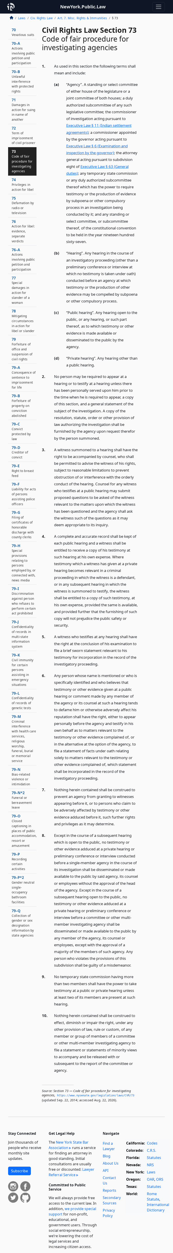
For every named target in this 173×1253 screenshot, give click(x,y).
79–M (24, 738)
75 (23, 205)
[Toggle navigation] (158, 6)
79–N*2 (22, 799)
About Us (110, 1163)
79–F (24, 494)
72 (23, 135)
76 (23, 231)
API (105, 1170)
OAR (150, 1179)
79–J (23, 634)
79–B (21, 405)
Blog (106, 1156)
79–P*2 (23, 889)
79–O (24, 831)
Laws (22, 18)
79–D (20, 452)
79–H (24, 562)
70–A (23, 53)
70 (23, 32)
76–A (23, 259)
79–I (24, 600)
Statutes (154, 1157)
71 (23, 109)
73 (22, 161)
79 (22, 349)
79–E (23, 470)
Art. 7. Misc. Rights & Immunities (82, 18)
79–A (24, 377)
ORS (159, 1179)
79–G (23, 524)
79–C (21, 431)
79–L (23, 700)
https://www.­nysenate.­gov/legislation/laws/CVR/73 (95, 1095)
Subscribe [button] (19, 1170)
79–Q (23, 922)
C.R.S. (151, 1150)
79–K (22, 670)
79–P (19, 861)
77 (21, 290)
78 (23, 321)
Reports (109, 1190)
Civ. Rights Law (41, 18)
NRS (150, 1164)
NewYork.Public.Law (83, 7)
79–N (21, 776)
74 (23, 184)
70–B (23, 81)
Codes (152, 1143)
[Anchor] (88, 73)
